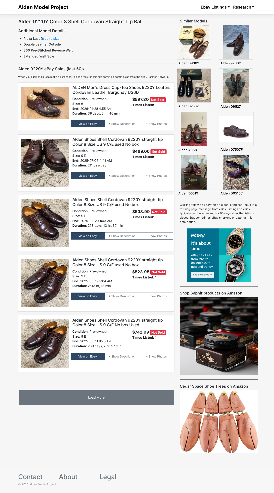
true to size (51, 39)
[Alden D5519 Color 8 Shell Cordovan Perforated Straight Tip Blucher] (194, 172)
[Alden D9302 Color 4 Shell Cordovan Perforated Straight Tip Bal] (194, 42)
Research (242, 7)
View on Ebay (87, 123)
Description (128, 123)
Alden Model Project (43, 7)
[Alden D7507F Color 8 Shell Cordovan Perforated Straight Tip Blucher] (236, 128)
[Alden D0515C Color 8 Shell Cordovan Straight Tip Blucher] (236, 172)
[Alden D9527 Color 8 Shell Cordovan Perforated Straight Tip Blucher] (236, 85)
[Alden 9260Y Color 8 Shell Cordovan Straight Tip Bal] (236, 42)
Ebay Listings (214, 7)
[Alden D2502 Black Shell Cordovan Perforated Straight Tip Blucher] (194, 85)
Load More (96, 397)
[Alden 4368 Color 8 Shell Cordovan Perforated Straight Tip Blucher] (194, 129)
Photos (162, 123)
